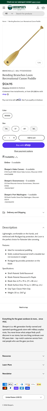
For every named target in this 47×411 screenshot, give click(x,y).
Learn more (36, 2)
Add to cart (31, 138)
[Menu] (4, 7)
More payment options (23, 151)
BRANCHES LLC (8, 71)
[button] (43, 7)
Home (4, 21)
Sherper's (10, 405)
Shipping (5, 88)
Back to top (23, 307)
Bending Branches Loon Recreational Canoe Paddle (24, 21)
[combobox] (23, 13)
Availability (9, 157)
